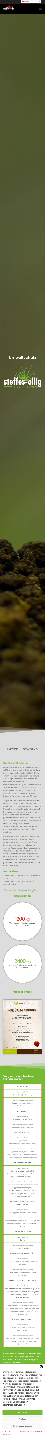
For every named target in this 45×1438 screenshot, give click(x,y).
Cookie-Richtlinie (6, 1433)
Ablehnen (22, 1419)
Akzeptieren (22, 1412)
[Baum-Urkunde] (22, 1027)
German (27, 1)
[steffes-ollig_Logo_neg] (18, 9)
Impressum (36, 1431)
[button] (41, 1367)
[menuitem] (40, 9)
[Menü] (40, 9)
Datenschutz (24, 1431)
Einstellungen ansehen (22, 1426)
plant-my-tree (29, 787)
